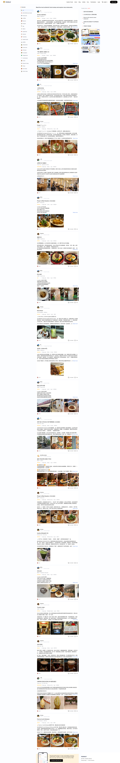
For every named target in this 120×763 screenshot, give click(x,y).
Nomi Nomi (40, 310)
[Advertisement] (27, 92)
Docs (88, 2)
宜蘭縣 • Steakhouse (41, 238)
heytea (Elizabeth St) (42, 533)
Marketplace (93, 2)
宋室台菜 (39, 571)
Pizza (24, 66)
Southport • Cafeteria (41, 126)
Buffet (24, 42)
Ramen (24, 21)
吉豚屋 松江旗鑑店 (41, 163)
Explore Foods (70, 2)
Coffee (24, 18)
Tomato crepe (41, 607)
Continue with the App (56, 760)
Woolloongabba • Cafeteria (42, 312)
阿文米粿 (39, 274)
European (25, 52)
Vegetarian (25, 55)
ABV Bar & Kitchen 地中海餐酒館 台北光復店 (48, 422)
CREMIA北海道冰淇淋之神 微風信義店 (46, 681)
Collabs (83, 2)
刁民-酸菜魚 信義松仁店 (43, 51)
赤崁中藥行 (40, 644)
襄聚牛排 (39, 237)
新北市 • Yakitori (40, 460)
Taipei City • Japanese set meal (43, 164)
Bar (23, 26)
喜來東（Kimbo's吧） (42, 348)
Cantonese (25, 58)
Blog (80, 2)
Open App (114, 2)
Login (99, 2)
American (25, 47)
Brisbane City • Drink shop (42, 534)
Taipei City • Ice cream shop (42, 683)
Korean (24, 34)
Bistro (24, 28)
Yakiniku (25, 36)
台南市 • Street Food (41, 387)
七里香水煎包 (40, 88)
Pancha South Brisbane (43, 719)
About (75, 2)
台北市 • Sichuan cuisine (41, 53)
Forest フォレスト (41, 125)
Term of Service (91, 760)
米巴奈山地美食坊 (41, 14)
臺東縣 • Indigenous (40, 16)
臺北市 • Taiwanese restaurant (42, 572)
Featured (25, 15)
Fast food (25, 68)
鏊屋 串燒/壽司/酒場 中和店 (44, 459)
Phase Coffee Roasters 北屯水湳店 (46, 201)
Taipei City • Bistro (40, 423)
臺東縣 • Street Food (41, 89)
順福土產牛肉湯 (41, 385)
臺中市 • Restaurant (40, 202)
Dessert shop (25, 63)
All (23, 10)
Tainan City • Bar (40, 646)
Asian (24, 60)
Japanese (25, 31)
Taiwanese (25, 44)
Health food (25, 39)
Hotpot (24, 23)
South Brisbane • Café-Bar (42, 720)
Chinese (24, 50)
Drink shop (25, 71)
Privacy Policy (83, 760)
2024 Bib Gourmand (27, 13)
